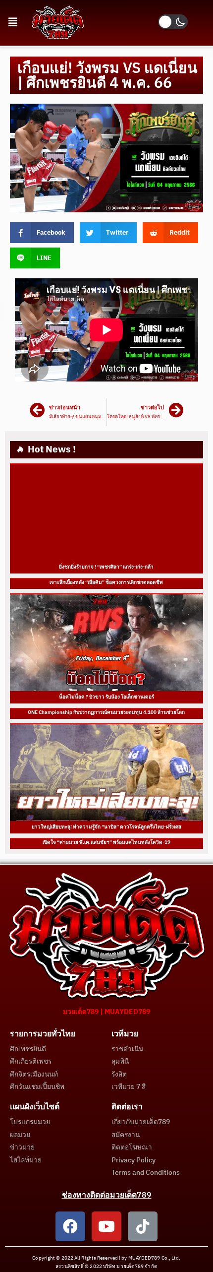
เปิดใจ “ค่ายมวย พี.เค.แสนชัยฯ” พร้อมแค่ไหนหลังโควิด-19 (106, 842)
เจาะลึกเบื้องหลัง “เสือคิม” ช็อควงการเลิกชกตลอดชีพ (107, 582)
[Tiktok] (143, 1226)
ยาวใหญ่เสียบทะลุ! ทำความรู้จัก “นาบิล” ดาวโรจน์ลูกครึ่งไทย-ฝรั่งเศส (106, 827)
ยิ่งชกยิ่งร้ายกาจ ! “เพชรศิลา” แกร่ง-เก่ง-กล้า (107, 567)
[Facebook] (70, 1226)
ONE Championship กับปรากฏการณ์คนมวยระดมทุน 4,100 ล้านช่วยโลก (107, 712)
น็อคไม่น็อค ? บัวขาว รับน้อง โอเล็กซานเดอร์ (106, 697)
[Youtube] (106, 1226)
